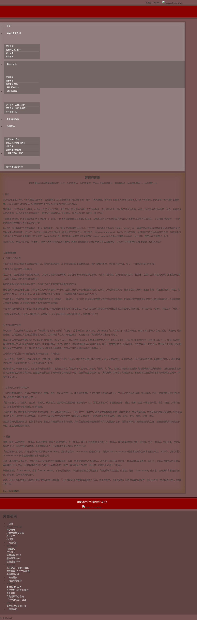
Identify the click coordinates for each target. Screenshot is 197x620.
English (156, 3)
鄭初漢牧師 (14, 491)
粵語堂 (149, 3)
